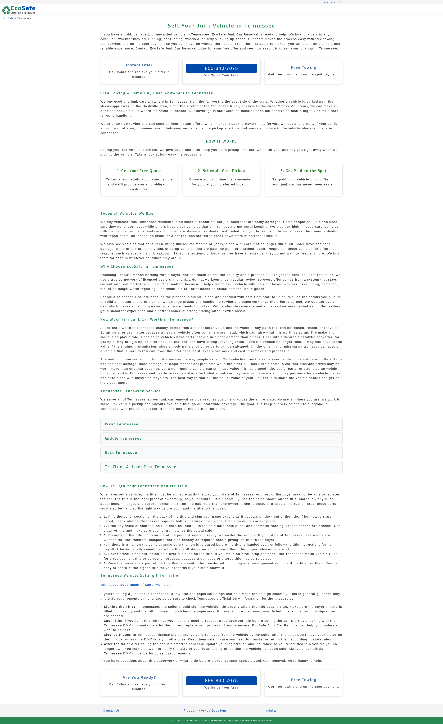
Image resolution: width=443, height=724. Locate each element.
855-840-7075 (221, 68)
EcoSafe (8, 18)
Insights (270, 710)
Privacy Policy (262, 720)
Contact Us (111, 710)
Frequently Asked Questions (205, 710)
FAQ (340, 2)
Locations (329, 2)
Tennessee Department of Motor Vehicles (135, 584)
